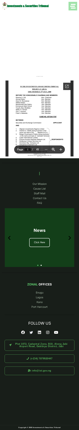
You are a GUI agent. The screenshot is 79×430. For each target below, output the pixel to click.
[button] (9, 237)
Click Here (39, 242)
